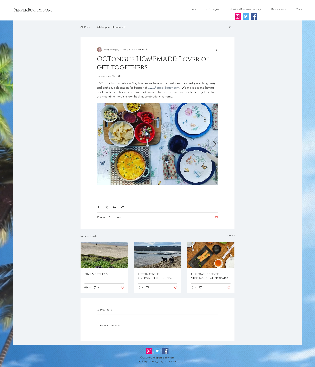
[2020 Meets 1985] (104, 255)
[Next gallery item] (214, 144)
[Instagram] (238, 16)
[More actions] (216, 49)
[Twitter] (246, 16)
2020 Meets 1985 (96, 274)
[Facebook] (254, 16)
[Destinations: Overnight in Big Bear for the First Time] (157, 255)
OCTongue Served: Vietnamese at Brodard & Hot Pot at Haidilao (209, 276)
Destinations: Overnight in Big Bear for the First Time (156, 276)
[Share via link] (122, 207)
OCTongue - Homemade (111, 27)
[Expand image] (157, 144)
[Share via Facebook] (98, 207)
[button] (230, 27)
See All (231, 235)
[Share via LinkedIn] (114, 207)
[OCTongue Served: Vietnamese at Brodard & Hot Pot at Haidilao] (210, 255)
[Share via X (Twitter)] (106, 207)
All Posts (85, 27)
